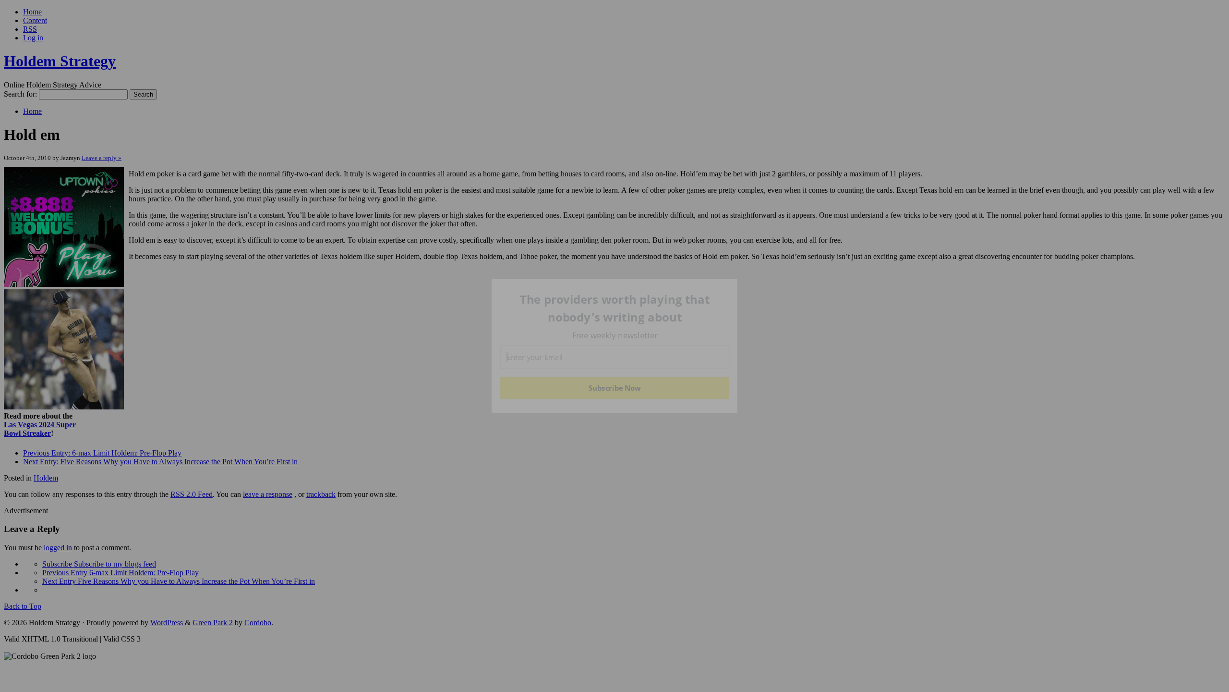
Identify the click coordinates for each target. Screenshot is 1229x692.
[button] (615, 308)
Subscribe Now (615, 388)
